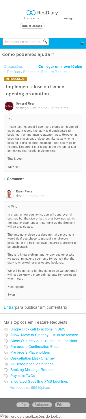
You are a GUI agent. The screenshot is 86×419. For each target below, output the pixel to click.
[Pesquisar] (46, 41)
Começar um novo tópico (60, 66)
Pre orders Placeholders (30, 352)
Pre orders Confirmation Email (35, 346)
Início (23, 404)
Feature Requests (55, 71)
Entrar (9, 307)
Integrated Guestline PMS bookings (39, 381)
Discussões (13, 66)
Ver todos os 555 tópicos (30, 387)
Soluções (42, 404)
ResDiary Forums (21, 71)
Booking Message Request (32, 369)
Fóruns (62, 404)
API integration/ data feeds (32, 363)
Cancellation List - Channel (32, 358)
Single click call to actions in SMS (37, 329)
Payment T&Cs (22, 375)
